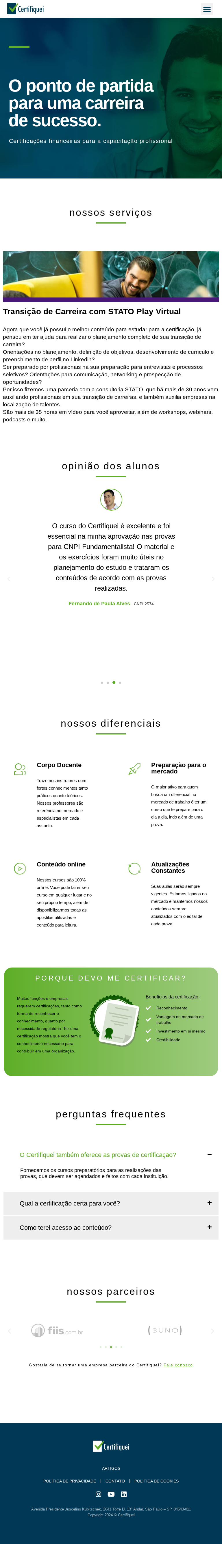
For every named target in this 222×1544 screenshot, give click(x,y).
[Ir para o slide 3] (111, 1347)
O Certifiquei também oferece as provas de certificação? (98, 1154)
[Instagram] (98, 1494)
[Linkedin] (123, 1494)
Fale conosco (178, 1365)
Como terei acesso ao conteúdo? (66, 1227)
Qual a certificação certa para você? (70, 1203)
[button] (207, 9)
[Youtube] (111, 1494)
